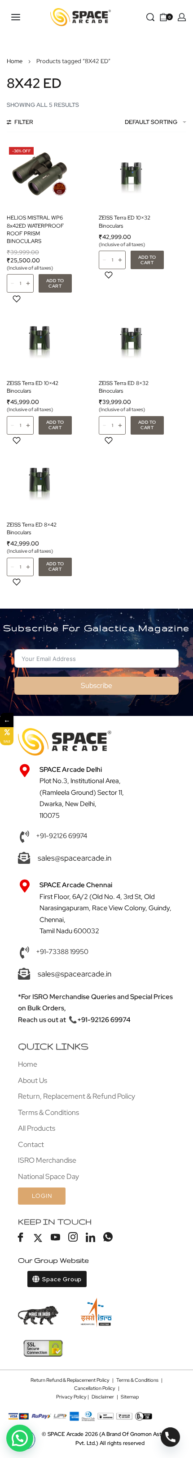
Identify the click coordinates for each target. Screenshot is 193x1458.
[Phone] (170, 1437)
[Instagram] (73, 1238)
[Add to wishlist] (17, 299)
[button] (55, 283)
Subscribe (96, 685)
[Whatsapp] (108, 1238)
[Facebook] (20, 1238)
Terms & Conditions (137, 1380)
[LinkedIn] (90, 1238)
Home (14, 61)
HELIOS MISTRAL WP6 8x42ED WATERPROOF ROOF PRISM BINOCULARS (35, 229)
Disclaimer (103, 1397)
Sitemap (130, 1397)
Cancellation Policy (94, 1388)
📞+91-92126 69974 (100, 1019)
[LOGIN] (181, 17)
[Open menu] (16, 17)
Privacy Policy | (74, 1397)
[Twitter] (38, 1238)
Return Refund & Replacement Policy (70, 1380)
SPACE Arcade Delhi (70, 769)
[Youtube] (55, 1238)
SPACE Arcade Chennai (75, 884)
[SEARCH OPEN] (150, 17)
